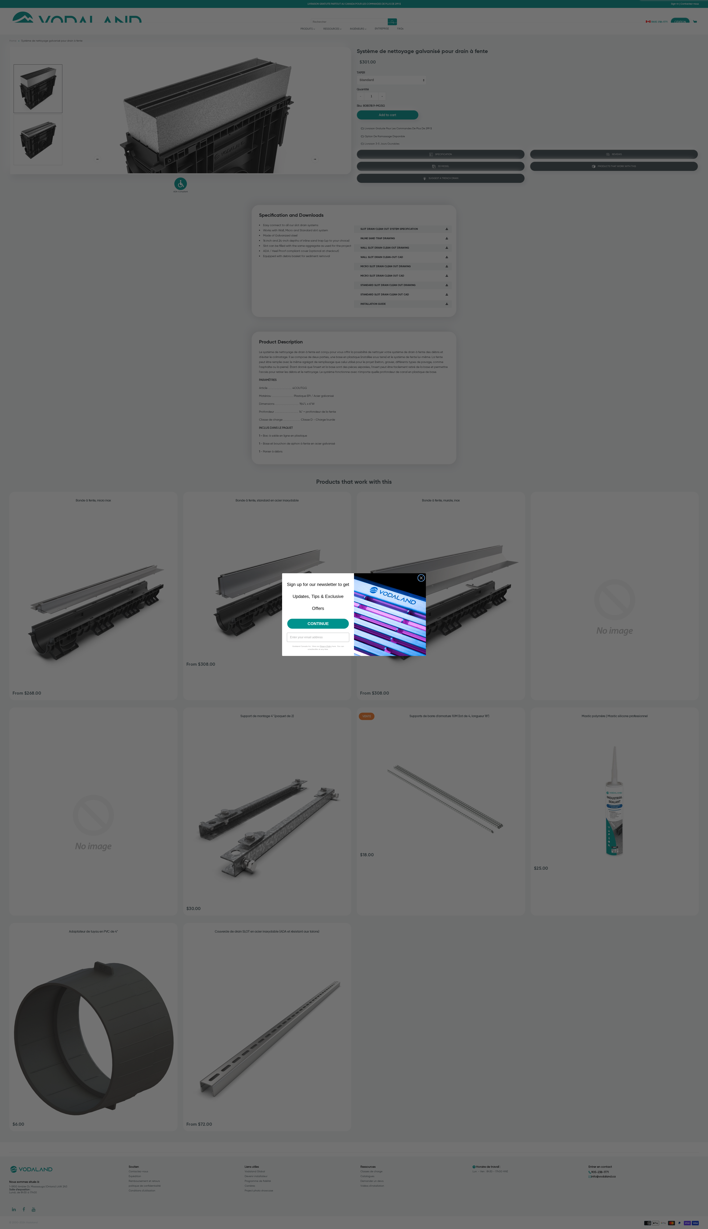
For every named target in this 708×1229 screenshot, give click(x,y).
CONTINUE (318, 623)
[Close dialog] (421, 578)
